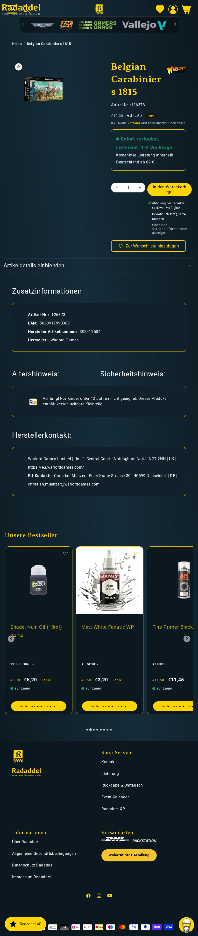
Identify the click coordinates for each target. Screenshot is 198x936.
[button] (186, 9)
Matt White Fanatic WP (37, 627)
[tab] (87, 730)
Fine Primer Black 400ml (110, 627)
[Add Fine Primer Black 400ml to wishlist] (137, 553)
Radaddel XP (113, 809)
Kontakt (108, 762)
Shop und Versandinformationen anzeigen (170, 229)
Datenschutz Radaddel (33, 865)
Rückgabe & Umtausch (122, 785)
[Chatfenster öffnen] (186, 925)
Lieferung (110, 773)
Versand (134, 123)
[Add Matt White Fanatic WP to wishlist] (66, 553)
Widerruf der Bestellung (129, 855)
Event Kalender (115, 797)
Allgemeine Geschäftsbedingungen (44, 853)
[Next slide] (175, 24)
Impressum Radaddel (31, 877)
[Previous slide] (23, 24)
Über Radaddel (25, 841)
